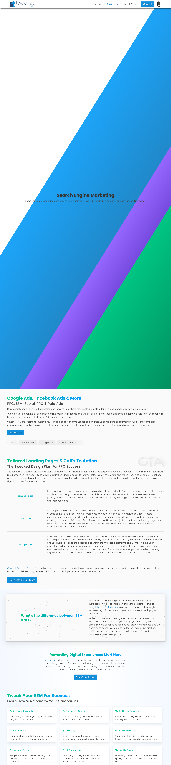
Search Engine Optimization (104, 607)
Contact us (49, 660)
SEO (48, 481)
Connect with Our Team (22, 579)
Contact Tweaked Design (20, 568)
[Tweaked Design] (22, 4)
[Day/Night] (159, 4)
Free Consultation (85, 677)
